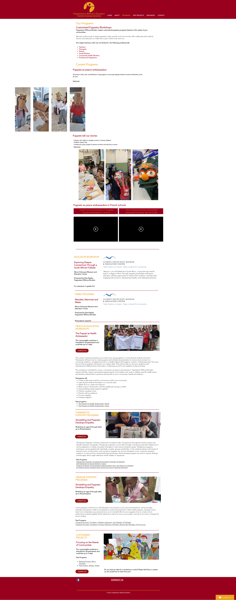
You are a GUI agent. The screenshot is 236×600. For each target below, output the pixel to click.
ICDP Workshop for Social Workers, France (91, 464)
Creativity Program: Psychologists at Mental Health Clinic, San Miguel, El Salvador (104, 466)
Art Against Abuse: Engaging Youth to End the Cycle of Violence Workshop (102, 468)
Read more (76, 81)
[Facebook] (78, 580)
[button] (91, 174)
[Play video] (95, 229)
